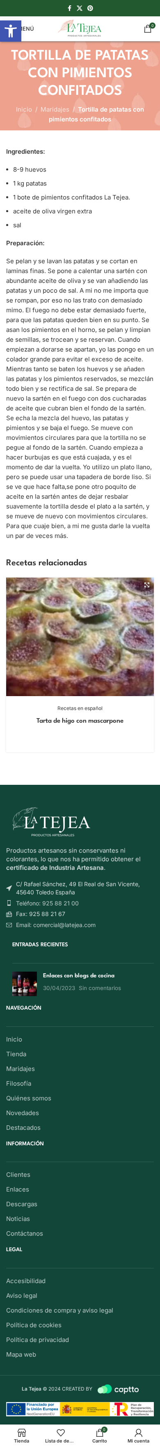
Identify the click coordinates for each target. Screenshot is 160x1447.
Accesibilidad (26, 1281)
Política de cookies (34, 1325)
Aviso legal (21, 1295)
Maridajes (55, 109)
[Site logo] (80, 28)
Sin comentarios (100, 988)
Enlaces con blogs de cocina (78, 976)
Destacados (23, 1127)
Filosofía (18, 1083)
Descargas (21, 1204)
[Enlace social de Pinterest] (90, 8)
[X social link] (79, 8)
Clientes (18, 1174)
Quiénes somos (28, 1098)
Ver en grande (146, 585)
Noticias (18, 1219)
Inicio (24, 109)
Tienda (16, 1054)
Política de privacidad (37, 1340)
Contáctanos (24, 1233)
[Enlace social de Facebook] (69, 8)
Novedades (22, 1113)
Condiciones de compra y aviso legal (59, 1310)
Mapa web (21, 1354)
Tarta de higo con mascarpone (80, 721)
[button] (10, 31)
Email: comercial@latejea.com (56, 924)
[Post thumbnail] (24, 984)
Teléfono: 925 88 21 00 (47, 903)
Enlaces (17, 1189)
